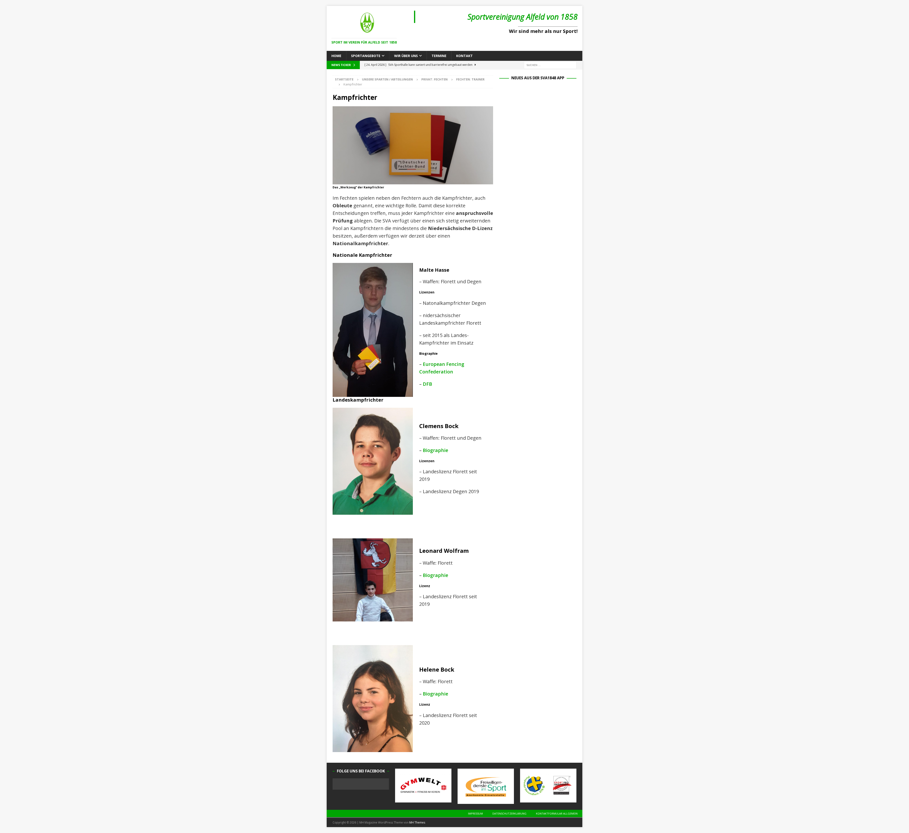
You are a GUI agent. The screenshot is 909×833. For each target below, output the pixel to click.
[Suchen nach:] (550, 65)
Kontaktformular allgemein (557, 813)
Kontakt (464, 55)
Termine (439, 55)
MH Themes (417, 822)
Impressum (475, 813)
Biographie (435, 450)
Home (336, 55)
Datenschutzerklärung (509, 813)
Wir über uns (406, 55)
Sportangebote (365, 55)
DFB (427, 384)
